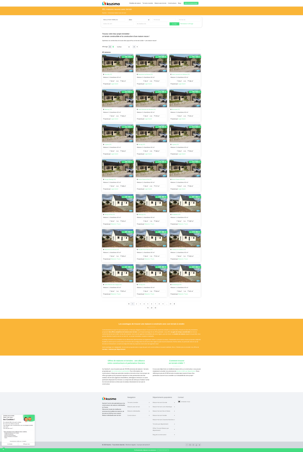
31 (170, 304)
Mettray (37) (108, 109)
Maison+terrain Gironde (160, 402)
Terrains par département (160, 424)
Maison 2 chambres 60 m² (112, 77)
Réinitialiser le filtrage (186, 24)
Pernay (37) (141, 144)
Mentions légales (131, 445)
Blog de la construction (159, 435)
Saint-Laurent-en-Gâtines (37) (181, 74)
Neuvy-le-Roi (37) (110, 214)
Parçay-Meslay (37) (110, 179)
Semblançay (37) (176, 284)
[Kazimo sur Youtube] (196, 444)
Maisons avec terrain (133, 407)
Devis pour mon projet (191, 3)
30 (155, 308)
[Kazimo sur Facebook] (187, 444)
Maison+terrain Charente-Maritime (163, 420)
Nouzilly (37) (108, 74)
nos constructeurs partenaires (120, 371)
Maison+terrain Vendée (160, 415)
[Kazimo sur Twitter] (199, 444)
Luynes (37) (108, 144)
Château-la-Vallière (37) (179, 249)
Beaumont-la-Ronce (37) (145, 74)
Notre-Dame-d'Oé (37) (144, 179)
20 (151, 308)
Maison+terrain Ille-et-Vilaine (161, 411)
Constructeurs (172, 3)
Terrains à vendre (147, 3)
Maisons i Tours (116, 224)
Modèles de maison (135, 3)
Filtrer (174, 24)
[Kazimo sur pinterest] (193, 444)
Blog (179, 3)
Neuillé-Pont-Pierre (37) (145, 249)
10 (148, 308)
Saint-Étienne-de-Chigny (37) (113, 284)
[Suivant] (174, 304)
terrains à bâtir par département (186, 371)
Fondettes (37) (176, 214)
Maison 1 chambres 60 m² (112, 217)
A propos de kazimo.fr (143, 445)
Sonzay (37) (141, 284)
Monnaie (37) (176, 109)
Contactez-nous (185, 402)
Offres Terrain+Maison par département (161, 429)
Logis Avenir (114, 84)
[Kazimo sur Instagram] (190, 444)
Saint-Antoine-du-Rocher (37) (147, 109)
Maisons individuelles (133, 411)
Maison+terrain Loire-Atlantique (162, 407)
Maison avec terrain (161, 3)
